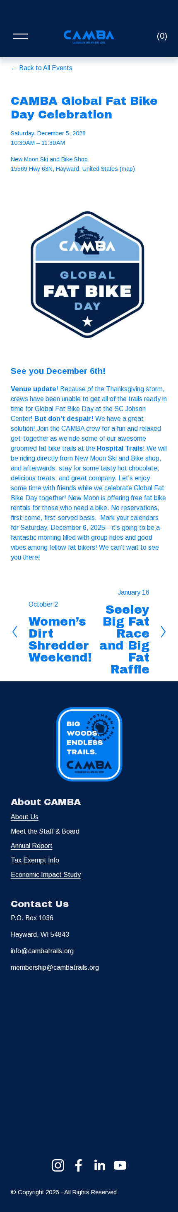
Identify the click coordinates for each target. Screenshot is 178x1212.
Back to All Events (45, 67)
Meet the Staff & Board (45, 831)
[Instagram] (58, 1165)
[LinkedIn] (99, 1165)
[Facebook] (78, 1165)
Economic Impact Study (46, 874)
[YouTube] (120, 1165)
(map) (127, 168)
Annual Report (32, 845)
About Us (24, 816)
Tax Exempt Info (35, 860)
